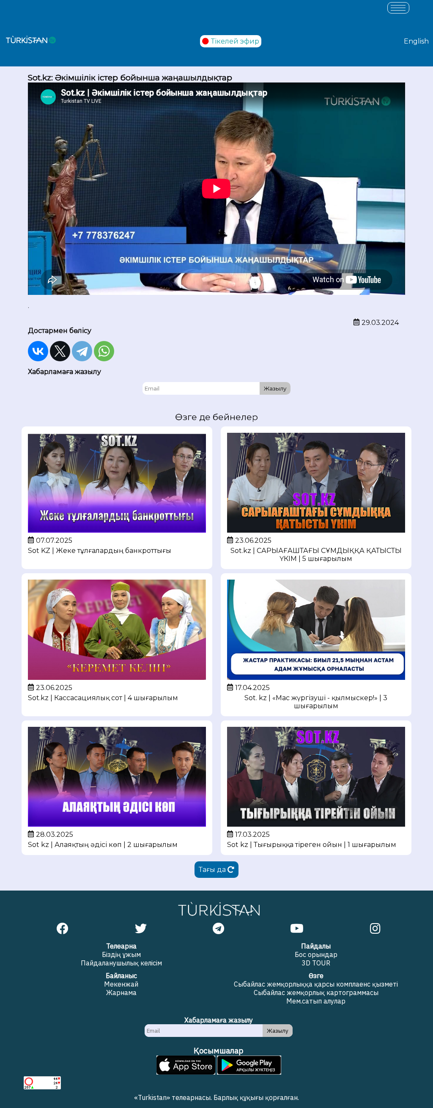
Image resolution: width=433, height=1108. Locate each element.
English (416, 41)
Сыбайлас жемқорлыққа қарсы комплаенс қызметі (316, 984)
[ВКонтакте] (38, 351)
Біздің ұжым (121, 954)
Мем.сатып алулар (315, 1001)
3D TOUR (315, 963)
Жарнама (121, 992)
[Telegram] (82, 351)
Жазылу (275, 388)
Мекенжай (121, 984)
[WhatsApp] (104, 351)
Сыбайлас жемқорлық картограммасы (316, 992)
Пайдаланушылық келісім (121, 963)
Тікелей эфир (235, 41)
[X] (60, 351)
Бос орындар (316, 954)
